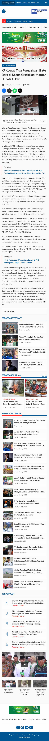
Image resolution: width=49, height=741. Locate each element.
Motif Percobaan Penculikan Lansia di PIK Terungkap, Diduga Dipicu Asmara (21, 261)
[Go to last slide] (43, 375)
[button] (9, 688)
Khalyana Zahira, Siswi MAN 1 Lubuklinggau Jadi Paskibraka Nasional (29, 559)
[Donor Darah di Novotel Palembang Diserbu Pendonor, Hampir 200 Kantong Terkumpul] (8, 584)
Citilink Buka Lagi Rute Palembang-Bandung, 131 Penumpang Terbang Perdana (28, 572)
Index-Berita (22, 720)
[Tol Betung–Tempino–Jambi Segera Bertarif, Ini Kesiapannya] (8, 515)
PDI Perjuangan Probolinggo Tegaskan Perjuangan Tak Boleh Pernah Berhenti (27, 612)
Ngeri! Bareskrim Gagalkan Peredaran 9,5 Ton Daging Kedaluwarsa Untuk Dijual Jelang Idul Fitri (24, 171)
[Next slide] (46, 375)
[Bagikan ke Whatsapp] (14, 90)
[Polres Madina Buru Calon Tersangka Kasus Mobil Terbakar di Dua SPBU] (13, 388)
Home (9, 21)
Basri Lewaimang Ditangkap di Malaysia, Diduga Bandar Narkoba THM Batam (29, 491)
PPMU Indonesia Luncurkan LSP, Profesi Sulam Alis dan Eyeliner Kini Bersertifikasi (31, 326)
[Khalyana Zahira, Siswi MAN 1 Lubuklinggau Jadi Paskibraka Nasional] (8, 561)
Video (31, 21)
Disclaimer (13, 720)
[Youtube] (27, 727)
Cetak (27, 85)
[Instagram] (22, 727)
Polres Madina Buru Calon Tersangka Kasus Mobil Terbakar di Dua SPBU (12, 405)
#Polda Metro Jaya (33, 27)
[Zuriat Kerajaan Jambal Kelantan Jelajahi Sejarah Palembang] (8, 526)
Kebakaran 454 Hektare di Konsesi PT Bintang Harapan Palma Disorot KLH (29, 467)
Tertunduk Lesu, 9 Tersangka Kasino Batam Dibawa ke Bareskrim (28, 548)
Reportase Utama (20, 21)
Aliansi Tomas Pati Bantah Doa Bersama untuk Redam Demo (31, 338)
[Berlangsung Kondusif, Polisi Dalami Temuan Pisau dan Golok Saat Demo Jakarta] (8, 538)
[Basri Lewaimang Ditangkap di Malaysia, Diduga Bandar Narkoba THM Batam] (8, 492)
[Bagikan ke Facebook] (4, 90)
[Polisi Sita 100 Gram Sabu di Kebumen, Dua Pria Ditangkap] (36, 388)
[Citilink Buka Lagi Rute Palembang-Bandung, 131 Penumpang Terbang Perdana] (8, 573)
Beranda (5, 720)
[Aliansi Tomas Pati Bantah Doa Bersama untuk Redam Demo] (10, 340)
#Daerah (21, 27)
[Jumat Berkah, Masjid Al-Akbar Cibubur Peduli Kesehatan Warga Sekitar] (8, 480)
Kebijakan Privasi (34, 720)
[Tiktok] (31, 727)
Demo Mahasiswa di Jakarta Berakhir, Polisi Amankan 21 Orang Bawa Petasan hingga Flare (28, 644)
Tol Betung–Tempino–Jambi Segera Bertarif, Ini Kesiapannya (28, 513)
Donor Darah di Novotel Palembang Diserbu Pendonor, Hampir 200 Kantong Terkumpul (28, 584)
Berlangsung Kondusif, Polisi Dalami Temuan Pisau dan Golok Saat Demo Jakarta (28, 537)
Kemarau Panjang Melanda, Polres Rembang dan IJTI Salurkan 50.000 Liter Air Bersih (32, 352)
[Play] (24, 664)
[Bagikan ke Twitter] (9, 90)
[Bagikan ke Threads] (20, 90)
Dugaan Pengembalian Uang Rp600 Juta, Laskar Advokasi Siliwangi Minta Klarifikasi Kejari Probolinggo (28, 603)
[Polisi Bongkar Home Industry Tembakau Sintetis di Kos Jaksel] (8, 503)
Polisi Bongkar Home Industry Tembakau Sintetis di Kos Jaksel (26, 502)
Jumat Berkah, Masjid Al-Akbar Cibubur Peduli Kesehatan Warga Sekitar (29, 479)
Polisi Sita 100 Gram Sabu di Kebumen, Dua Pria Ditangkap (35, 404)
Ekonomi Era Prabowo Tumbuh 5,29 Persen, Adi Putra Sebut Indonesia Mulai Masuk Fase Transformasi (31, 366)
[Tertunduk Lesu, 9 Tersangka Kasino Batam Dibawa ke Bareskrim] (8, 550)
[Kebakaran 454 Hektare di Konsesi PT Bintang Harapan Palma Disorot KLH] (8, 469)
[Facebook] (18, 727)
